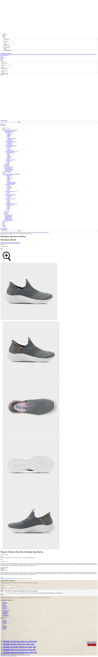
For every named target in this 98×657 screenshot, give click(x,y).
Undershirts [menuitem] (9, 143)
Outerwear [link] (11, 145)
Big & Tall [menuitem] (7, 163)
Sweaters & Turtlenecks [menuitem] (11, 138)
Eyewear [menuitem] (8, 157)
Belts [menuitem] (8, 153)
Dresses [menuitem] (6, 213)
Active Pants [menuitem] (9, 187)
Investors (4, 628)
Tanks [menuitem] (8, 177)
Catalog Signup (5, 612)
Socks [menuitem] (8, 158)
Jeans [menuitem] (8, 189)
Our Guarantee (5, 615)
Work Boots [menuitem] (9, 160)
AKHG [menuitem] (4, 225)
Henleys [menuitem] (8, 136)
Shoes (11, 233)
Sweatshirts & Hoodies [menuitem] (11, 183)
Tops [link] (8, 175)
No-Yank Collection (8, 215)
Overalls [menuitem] (8, 188)
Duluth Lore (5, 626)
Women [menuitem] (9, 172)
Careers (4, 625)
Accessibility (5, 607)
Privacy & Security (3, 654)
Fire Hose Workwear (8, 220)
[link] (50, 32)
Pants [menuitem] (8, 185)
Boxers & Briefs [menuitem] (10, 142)
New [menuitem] (3, 224)
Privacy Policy (40, 232)
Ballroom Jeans (7, 171)
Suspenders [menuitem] (9, 156)
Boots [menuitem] (8, 199)
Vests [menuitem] (8, 148)
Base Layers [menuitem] (9, 144)
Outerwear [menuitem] (7, 145)
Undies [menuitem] (8, 192)
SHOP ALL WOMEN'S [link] (7, 174)
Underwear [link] (11, 141)
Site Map (28, 654)
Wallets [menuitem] (8, 154)
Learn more (23, 597)
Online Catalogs (5, 613)
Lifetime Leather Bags (9, 219)
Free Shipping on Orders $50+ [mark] (5, 53)
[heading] (50, 349)
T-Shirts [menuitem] (8, 133)
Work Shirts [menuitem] (9, 140)
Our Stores (5, 621)
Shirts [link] (8, 132)
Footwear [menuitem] (7, 159)
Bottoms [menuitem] (6, 131)
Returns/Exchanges (6, 610)
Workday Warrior (8, 217)
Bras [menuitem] (8, 193)
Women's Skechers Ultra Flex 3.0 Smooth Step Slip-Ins (10, 242)
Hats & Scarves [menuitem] (10, 204)
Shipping (4, 604)
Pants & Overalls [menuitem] (10, 150)
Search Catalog (4, 122)
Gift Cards (4, 614)
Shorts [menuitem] (8, 190)
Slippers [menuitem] (8, 162)
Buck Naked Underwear (9, 166)
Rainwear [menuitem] (9, 147)
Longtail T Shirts (8, 167)
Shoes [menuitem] (8, 161)
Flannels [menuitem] (8, 135)
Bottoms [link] (9, 131)
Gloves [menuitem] (8, 155)
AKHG (4, 623)
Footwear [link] (10, 159)
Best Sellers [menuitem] (7, 164)
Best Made (5, 622)
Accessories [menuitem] (7, 151)
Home (1, 233)
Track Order (5, 603)
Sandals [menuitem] (8, 201)
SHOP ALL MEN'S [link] (6, 130)
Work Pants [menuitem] (9, 186)
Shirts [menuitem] (6, 132)
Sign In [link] (4, 35)
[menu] (49, 17)
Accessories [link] (11, 151)
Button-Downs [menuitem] (10, 134)
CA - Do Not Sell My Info (21, 654)
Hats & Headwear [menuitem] (10, 152)
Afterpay (4, 606)
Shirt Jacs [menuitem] (9, 149)
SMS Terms (5, 608)
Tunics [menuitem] (8, 180)
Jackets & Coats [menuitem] (10, 146)
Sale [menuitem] (3, 223)
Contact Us (5, 602)
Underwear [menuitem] (7, 141)
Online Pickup (5, 605)
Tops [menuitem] (6, 175)
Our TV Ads (5, 627)
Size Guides (5, 611)
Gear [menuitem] (3, 222)
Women (4, 233)
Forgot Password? (7, 45)
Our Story (4, 620)
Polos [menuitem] (8, 137)
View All (13, 131)
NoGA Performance (8, 216)
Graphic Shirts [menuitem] (9, 139)
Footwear (7, 233)
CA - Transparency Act (12, 654)
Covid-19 (4, 629)
